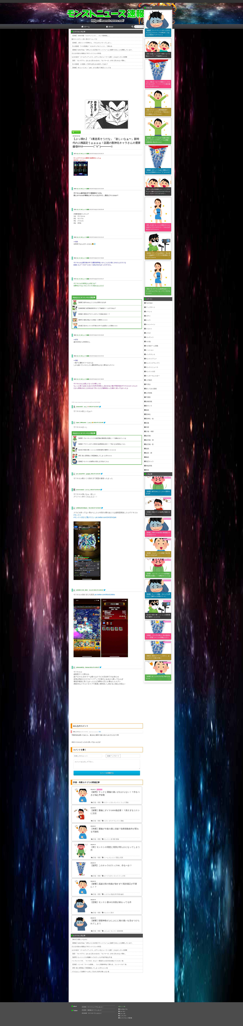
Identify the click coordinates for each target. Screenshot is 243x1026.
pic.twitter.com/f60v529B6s (105, 595)
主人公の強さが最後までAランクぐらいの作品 (86, 53)
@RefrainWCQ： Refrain (82, 667)
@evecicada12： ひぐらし (83, 489)
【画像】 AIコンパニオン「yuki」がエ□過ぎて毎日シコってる (91, 67)
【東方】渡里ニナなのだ (79, 939)
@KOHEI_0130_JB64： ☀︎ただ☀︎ (84, 590)
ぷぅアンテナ (123, 1015)
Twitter (75, 1010)
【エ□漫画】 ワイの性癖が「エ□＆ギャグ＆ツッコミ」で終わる (92, 46)
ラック (122, 802)
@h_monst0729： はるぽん (83, 474)
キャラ (116, 876)
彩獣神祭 (120, 931)
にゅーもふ (122, 1011)
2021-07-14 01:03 (95, 474)
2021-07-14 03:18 (95, 489)
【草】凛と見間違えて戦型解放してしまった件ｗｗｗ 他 (90, 968)
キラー (106, 802)
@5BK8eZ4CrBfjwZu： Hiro (83, 508)
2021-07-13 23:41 (94, 406)
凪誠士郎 (114, 894)
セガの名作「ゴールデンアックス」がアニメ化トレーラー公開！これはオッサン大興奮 (99, 57)
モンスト (117, 802)
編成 (121, 894)
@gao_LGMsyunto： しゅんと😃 (84, 422)
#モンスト (77, 515)
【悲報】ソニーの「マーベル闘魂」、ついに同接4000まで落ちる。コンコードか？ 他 (99, 964)
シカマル (107, 894)
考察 (114, 839)
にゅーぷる (122, 1013)
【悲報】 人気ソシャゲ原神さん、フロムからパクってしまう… (92, 42)
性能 (118, 894)
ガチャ (111, 876)
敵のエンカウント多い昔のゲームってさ (84, 39)
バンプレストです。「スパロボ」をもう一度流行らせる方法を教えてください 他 (97, 961)
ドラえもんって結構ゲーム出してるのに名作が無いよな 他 (90, 971)
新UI (112, 912)
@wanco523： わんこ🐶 (82, 406)
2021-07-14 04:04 (96, 508)
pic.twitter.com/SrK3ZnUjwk (105, 517)
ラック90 (122, 876)
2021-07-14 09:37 (94, 667)
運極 (126, 802)
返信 (100, 731)
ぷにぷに (107, 931)
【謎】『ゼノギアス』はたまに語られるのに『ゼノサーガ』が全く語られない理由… (99, 60)
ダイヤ (111, 821)
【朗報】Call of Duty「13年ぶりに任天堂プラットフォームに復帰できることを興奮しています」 (102, 50)
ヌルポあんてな (123, 1009)
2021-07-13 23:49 (98, 422)
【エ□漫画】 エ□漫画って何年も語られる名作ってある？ (90, 64)
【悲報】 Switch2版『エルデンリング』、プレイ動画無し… (91, 35)
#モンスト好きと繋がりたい (84, 517)
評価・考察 (97, 802)
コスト (106, 821)
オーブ (106, 876)
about (75, 1006)
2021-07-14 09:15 (98, 590)
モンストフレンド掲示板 (126, 1018)
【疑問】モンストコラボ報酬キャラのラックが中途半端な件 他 (92, 957)
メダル (111, 802)
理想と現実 (119, 857)
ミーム (106, 857)
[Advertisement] (107, 84)
